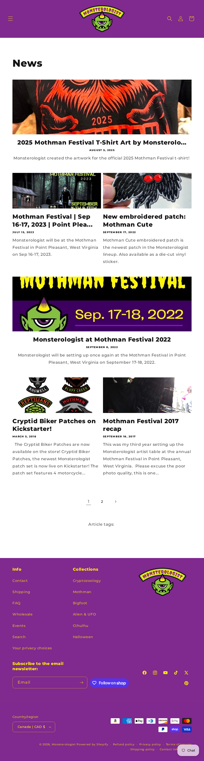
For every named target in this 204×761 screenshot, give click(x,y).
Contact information (176, 749)
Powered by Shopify (92, 744)
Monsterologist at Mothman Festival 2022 (102, 339)
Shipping (21, 592)
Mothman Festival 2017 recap (141, 424)
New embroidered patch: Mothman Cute (144, 220)
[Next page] (115, 501)
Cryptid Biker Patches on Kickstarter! (54, 424)
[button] (10, 18)
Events (19, 625)
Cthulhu (80, 625)
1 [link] (89, 501)
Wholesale (22, 614)
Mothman (82, 592)
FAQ (16, 603)
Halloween (83, 637)
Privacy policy (150, 744)
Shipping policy (142, 749)
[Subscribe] (81, 682)
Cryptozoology (87, 580)
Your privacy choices (32, 648)
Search (19, 637)
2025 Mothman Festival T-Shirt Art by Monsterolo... (102, 142)
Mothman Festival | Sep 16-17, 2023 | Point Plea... (52, 220)
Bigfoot (80, 603)
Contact (20, 580)
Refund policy (123, 744)
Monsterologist (64, 744)
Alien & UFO (84, 614)
